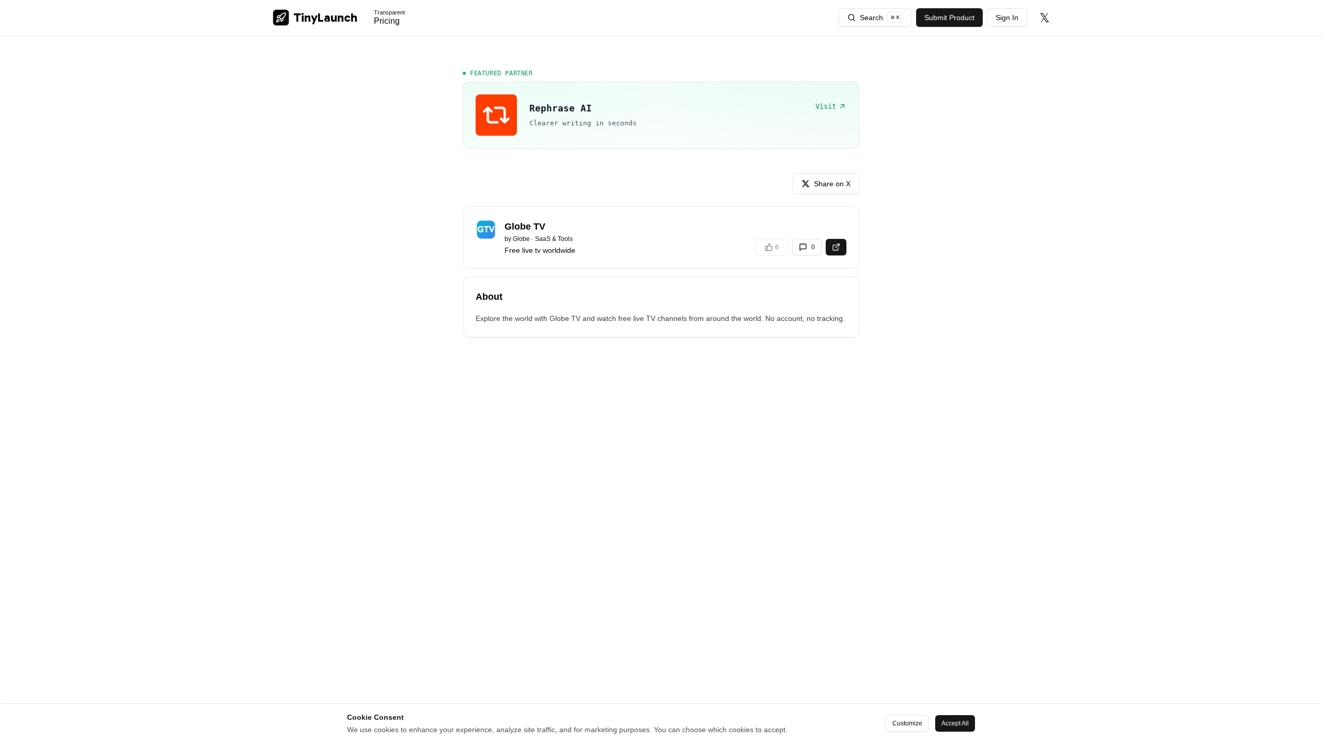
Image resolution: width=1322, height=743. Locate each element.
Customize (907, 723)
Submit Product (949, 17)
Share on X (832, 184)
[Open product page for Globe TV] (836, 247)
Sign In (1007, 17)
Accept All (955, 723)
